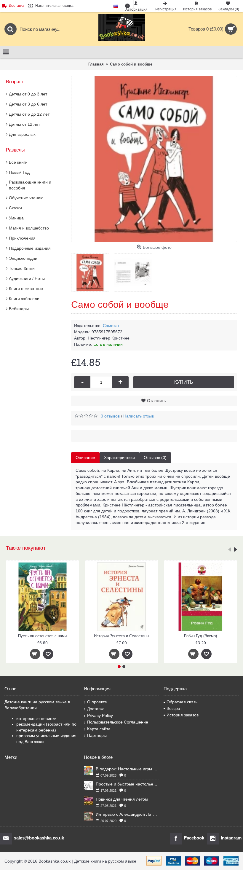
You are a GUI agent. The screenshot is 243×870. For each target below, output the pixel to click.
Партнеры (97, 735)
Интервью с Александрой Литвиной (127, 814)
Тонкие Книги (22, 268)
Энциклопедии (23, 258)
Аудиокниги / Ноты (27, 278)
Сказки (15, 207)
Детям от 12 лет (24, 124)
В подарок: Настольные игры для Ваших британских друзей (127, 769)
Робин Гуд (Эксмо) (65, 636)
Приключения (22, 238)
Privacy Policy (100, 715)
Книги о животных (26, 288)
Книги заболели (24, 298)
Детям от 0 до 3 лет (28, 94)
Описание (85, 457)
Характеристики (119, 457)
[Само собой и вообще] (154, 159)
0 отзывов (110, 416)
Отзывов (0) (155, 457)
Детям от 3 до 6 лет (28, 104)
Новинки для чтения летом (122, 799)
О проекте (97, 701)
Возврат (174, 708)
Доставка (96, 708)
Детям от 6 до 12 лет (29, 114)
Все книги (18, 162)
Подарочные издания (30, 248)
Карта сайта (99, 728)
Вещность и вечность (143, 636)
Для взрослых (22, 134)
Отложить (156, 400)
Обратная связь (182, 701)
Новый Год (19, 172)
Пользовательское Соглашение (117, 722)
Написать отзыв (138, 416)
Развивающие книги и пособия (30, 185)
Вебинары (19, 308)
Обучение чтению (26, 197)
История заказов (183, 715)
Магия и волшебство (29, 228)
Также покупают (26, 548)
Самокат (111, 325)
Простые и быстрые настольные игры (127, 784)
